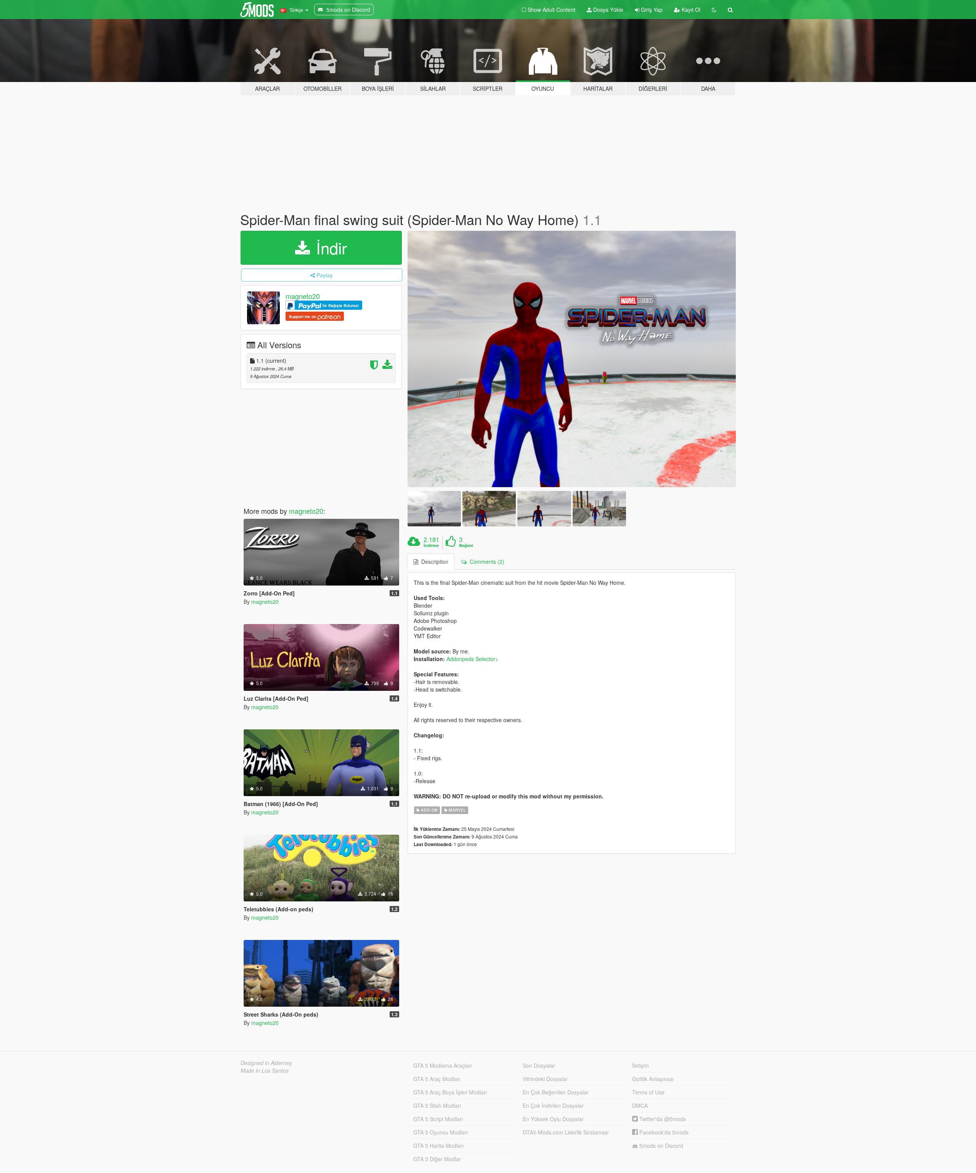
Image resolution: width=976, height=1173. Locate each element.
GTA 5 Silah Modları (437, 1105)
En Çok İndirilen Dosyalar (553, 1105)
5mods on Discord (660, 1145)
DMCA (640, 1105)
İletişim (640, 1065)
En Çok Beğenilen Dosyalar (556, 1092)
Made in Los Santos (265, 1070)
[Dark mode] (714, 9)
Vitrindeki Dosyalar (545, 1079)
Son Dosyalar (539, 1065)
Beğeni (466, 545)
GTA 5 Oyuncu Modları (440, 1132)
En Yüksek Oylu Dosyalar (553, 1119)
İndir (329, 247)
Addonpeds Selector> (472, 659)
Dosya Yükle (607, 9)
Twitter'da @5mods (662, 1119)
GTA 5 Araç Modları (436, 1079)
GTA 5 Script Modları (438, 1119)
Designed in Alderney (266, 1063)
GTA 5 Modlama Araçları (442, 1065)
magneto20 (303, 296)
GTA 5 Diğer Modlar (437, 1159)
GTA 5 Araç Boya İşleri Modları (450, 1092)
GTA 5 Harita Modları (438, 1145)
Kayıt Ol (690, 9)
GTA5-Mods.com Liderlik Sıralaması (565, 1132)
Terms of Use (648, 1092)
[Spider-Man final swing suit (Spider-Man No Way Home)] (572, 359)
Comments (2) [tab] (485, 561)
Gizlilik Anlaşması (653, 1079)
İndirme (431, 545)
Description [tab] (433, 561)
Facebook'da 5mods (663, 1132)
